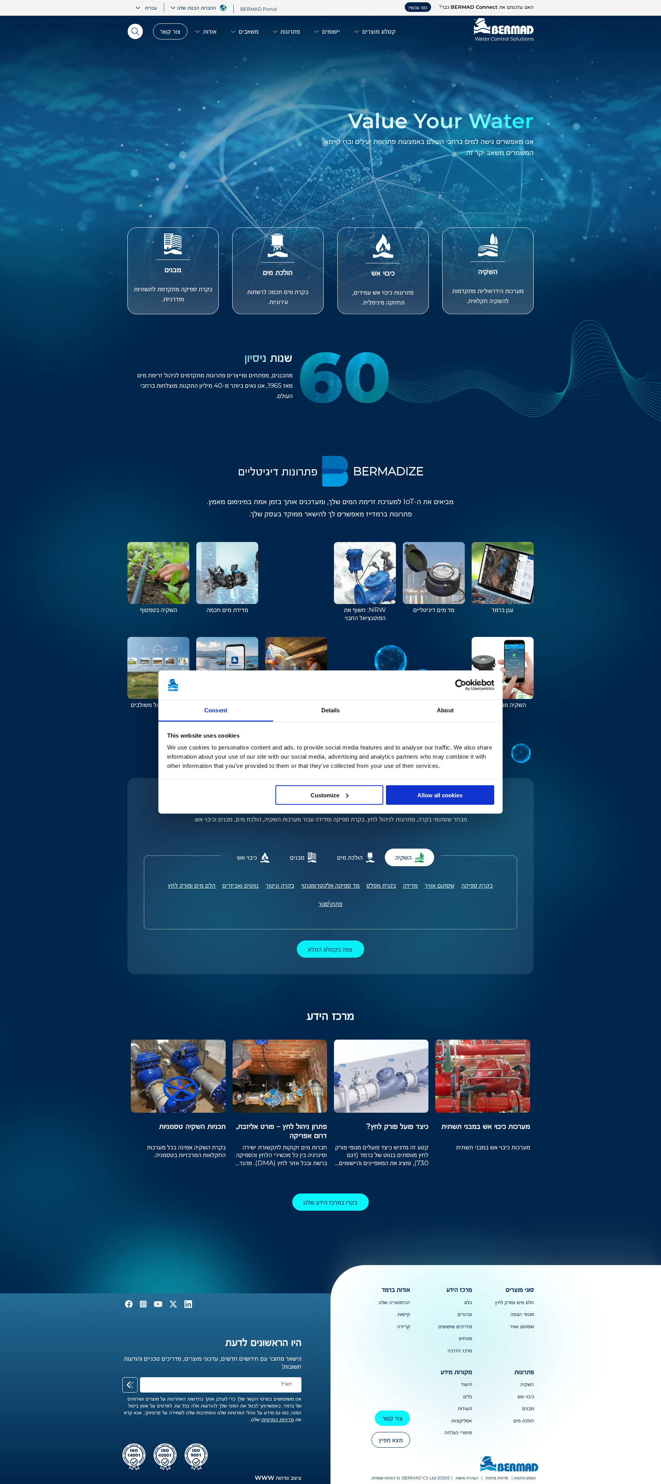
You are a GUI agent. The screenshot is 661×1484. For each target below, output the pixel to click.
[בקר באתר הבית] (509, 1464)
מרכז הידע (459, 1289)
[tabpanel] (330, 892)
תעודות (465, 1408)
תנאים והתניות (525, 1478)
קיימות (403, 1314)
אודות (210, 31)
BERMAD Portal (258, 8)
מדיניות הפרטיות (277, 1419)
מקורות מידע (456, 1372)
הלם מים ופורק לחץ (191, 885)
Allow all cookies (439, 795)
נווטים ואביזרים (240, 885)
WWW (264, 1477)
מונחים (465, 1338)
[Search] (137, 31)
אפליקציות (461, 1420)
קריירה (403, 1326)
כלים (467, 1396)
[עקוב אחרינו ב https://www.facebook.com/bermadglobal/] (129, 1306)
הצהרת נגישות (467, 1478)
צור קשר (170, 31)
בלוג (468, 1302)
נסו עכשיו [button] (418, 7)
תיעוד (466, 1384)
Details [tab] (330, 710)
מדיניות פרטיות (496, 1478)
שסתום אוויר (439, 885)
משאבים (249, 31)
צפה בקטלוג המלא (330, 949)
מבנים (528, 1408)
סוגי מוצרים (520, 1289)
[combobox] (193, 7)
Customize (325, 795)
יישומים (331, 31)
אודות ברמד (396, 1289)
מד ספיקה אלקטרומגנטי (330, 885)
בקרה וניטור (279, 885)
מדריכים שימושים (455, 1326)
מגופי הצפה (522, 1314)
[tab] (409, 857)
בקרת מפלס (381, 885)
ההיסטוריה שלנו (394, 1302)
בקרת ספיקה (477, 885)
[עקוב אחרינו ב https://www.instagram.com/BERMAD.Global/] (142, 1306)
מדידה (410, 885)
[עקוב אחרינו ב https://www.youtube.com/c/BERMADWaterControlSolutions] (157, 1306)
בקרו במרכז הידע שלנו (330, 1202)
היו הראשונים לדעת (263, 1341)
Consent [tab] (215, 710)
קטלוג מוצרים (379, 31)
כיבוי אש (526, 1396)
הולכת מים (523, 1420)
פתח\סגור (330, 904)
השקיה (527, 1384)
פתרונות (290, 31)
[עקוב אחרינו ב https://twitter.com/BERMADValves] (172, 1306)
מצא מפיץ (391, 1440)
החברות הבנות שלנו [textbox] (196, 8)
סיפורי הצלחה (458, 1432)
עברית (151, 8)
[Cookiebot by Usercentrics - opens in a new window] (460, 685)
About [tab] (445, 710)
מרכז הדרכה (460, 1350)
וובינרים (464, 1314)
